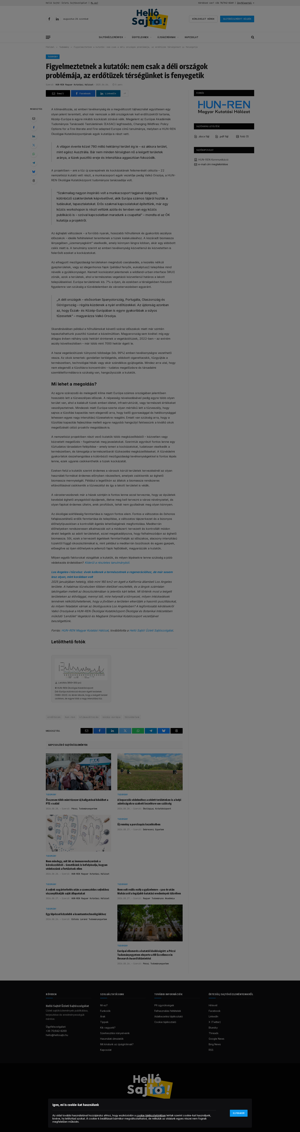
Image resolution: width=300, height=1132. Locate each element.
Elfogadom (238, 1113)
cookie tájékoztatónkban (151, 1115)
